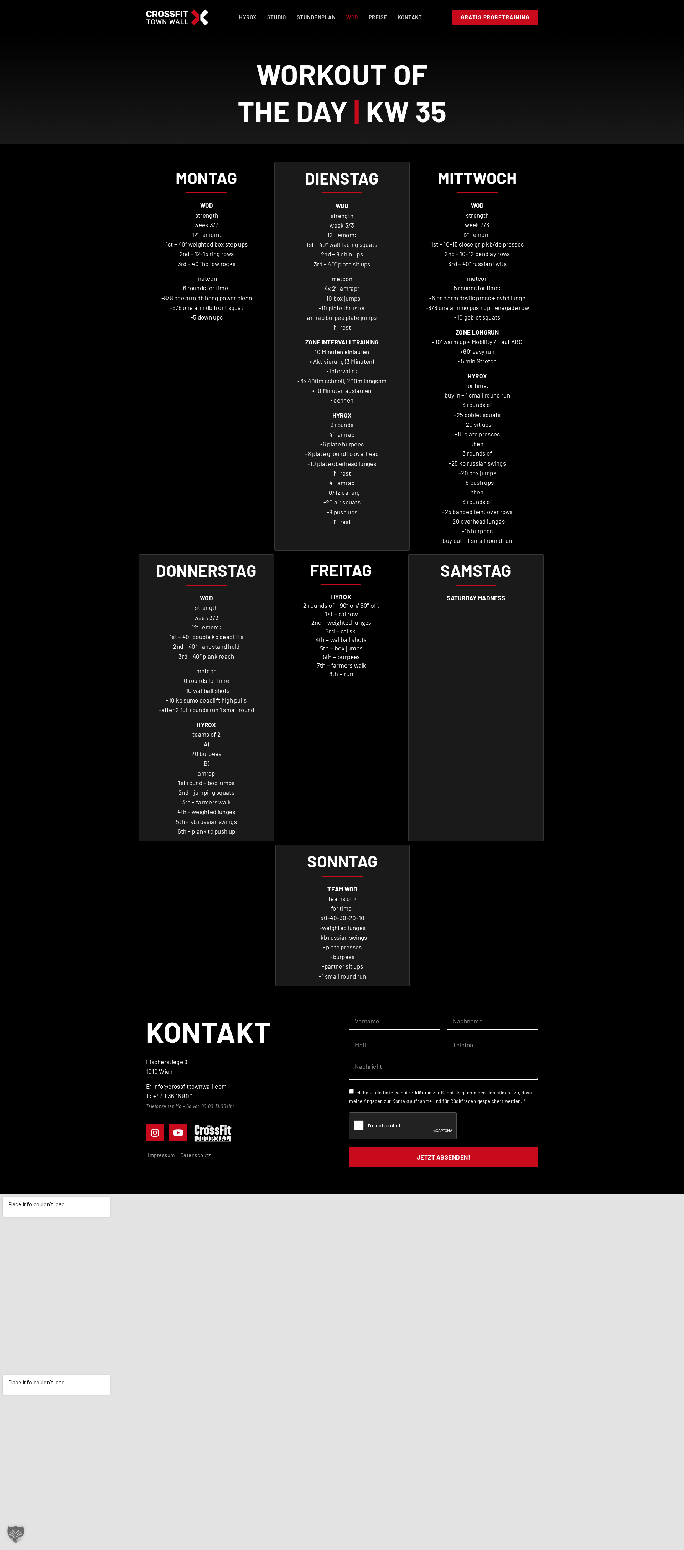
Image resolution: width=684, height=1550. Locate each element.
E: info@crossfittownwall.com (186, 1086)
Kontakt (410, 17)
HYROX (247, 17)
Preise (378, 17)
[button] (15, 1534)
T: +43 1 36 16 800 (169, 1095)
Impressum (161, 1155)
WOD (352, 17)
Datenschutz (195, 1155)
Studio (276, 17)
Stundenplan (316, 17)
